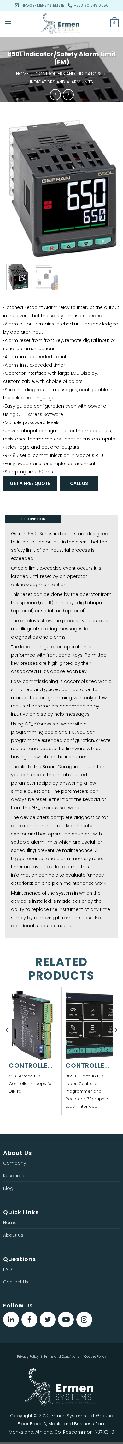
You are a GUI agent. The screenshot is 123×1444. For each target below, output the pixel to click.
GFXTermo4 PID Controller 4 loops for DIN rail (31, 1083)
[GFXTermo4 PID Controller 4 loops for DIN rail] (32, 1025)
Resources (15, 1176)
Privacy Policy (27, 1356)
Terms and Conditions (61, 1356)
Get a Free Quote (30, 483)
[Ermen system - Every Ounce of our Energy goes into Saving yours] (61, 24)
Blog (8, 1188)
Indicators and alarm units (61, 82)
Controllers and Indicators (68, 73)
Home (22, 73)
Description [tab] (33, 519)
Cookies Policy (95, 1356)
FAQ (7, 1269)
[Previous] (13, 187)
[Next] (109, 187)
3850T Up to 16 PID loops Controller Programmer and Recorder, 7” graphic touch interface (87, 1091)
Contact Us (15, 1282)
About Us (13, 1235)
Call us (79, 483)
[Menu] (8, 23)
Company (14, 1163)
